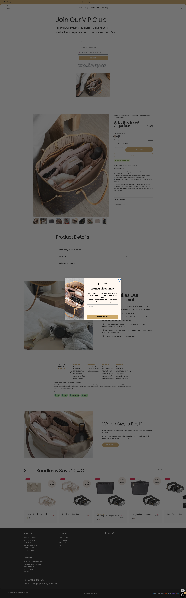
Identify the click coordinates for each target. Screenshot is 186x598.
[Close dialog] (119, 280)
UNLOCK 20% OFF (102, 316)
